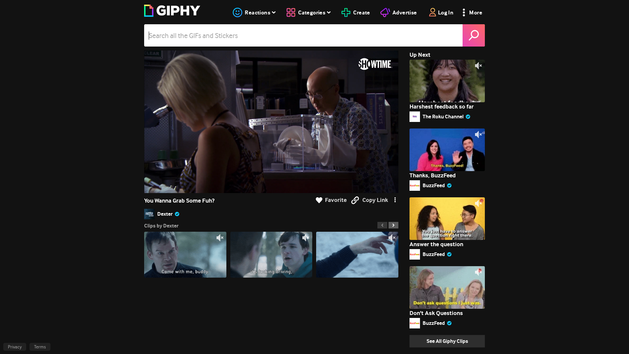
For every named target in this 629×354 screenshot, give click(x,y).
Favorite (336, 200)
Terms (40, 346)
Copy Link (375, 200)
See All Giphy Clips (447, 341)
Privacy (15, 346)
